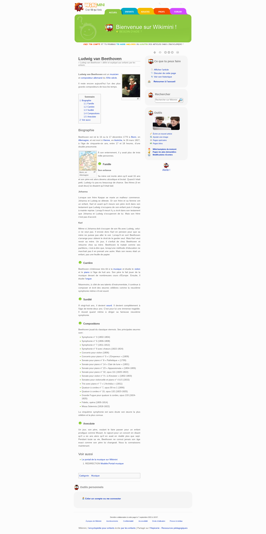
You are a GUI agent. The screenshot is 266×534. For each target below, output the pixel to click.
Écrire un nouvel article (162, 134)
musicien (114, 74)
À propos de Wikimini (93, 521)
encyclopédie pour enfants (101, 528)
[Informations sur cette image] (138, 98)
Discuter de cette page (165, 73)
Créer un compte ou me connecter (103, 498)
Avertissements (112, 521)
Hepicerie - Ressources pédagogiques (168, 528)
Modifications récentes (163, 155)
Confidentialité (128, 521)
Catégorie (84, 475)
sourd (109, 305)
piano (86, 272)
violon (137, 269)
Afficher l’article (161, 69)
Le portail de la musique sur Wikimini (99, 459)
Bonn (133, 137)
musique (117, 269)
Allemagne (83, 140)
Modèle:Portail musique (112, 463)
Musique (95, 475)
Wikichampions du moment (164, 149)
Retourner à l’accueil (164, 81)
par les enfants (128, 528)
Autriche (118, 140)
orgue (89, 278)
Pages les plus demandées (164, 152)
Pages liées (158, 143)
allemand (97, 78)
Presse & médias (176, 521)
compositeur (87, 78)
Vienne (106, 140)
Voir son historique (163, 76)
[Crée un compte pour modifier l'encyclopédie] (133, 44)
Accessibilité (143, 521)
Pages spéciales (160, 140)
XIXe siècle (111, 78)
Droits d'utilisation (158, 521)
